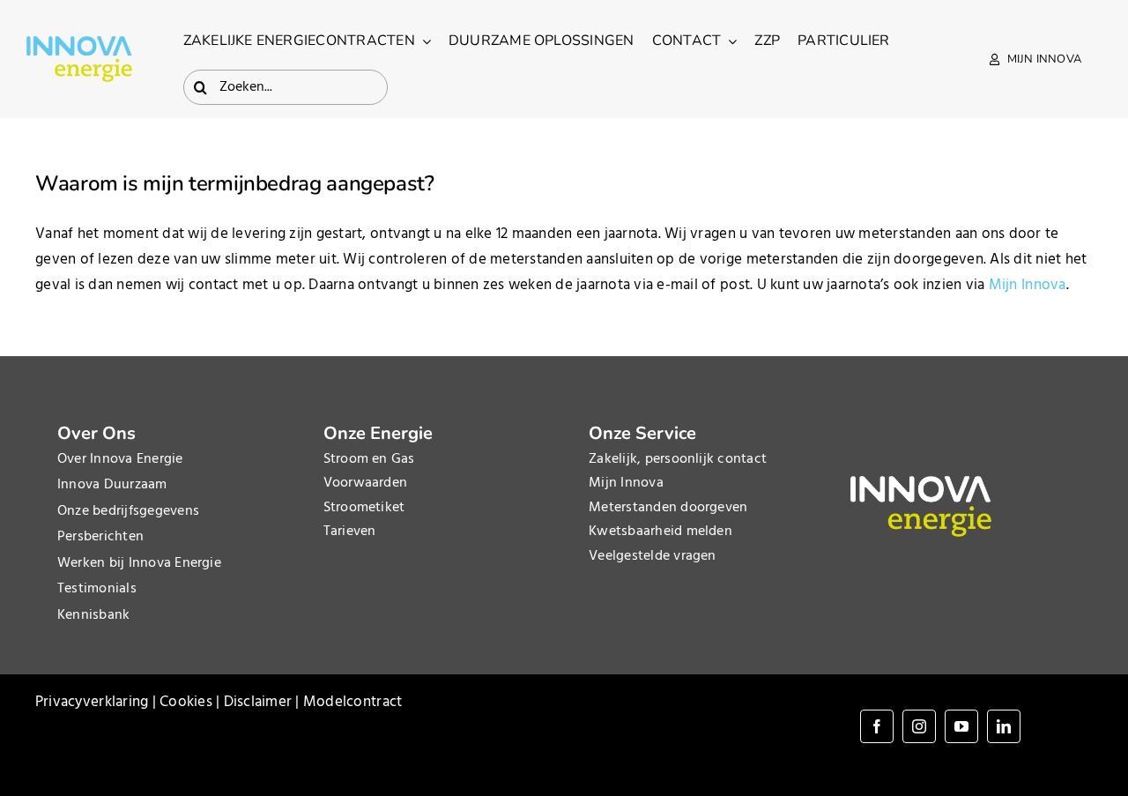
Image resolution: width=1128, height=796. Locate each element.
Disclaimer (258, 702)
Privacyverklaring (91, 702)
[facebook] (877, 726)
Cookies (186, 702)
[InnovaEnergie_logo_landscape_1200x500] (79, 44)
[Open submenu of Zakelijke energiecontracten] (423, 41)
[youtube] (961, 726)
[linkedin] (1003, 726)
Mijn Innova (1027, 285)
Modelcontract (352, 702)
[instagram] (919, 726)
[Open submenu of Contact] (729, 41)
